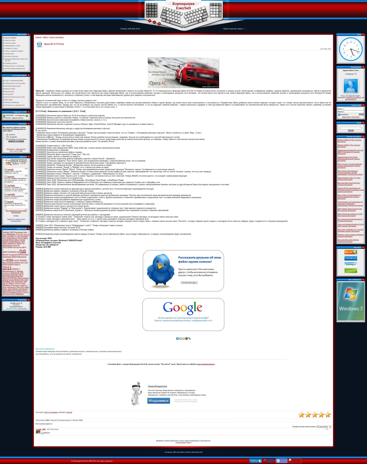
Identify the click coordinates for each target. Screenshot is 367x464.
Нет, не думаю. (11, 137)
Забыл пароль (346, 117)
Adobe (19, 243)
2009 (12, 232)
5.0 (26, 285)
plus (4, 260)
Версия (5, 254)
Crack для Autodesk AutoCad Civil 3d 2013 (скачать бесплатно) (351, 225)
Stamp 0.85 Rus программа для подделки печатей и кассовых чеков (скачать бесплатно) (351, 189)
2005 (25, 281)
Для (14, 247)
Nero (4, 262)
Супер (14, 245)
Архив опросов (20, 149)
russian (22, 283)
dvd (17, 252)
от (19, 264)
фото (25, 232)
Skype (20, 278)
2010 (13, 256)
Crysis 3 (20, 238)
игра (9, 260)
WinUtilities (6, 281)
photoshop (10, 262)
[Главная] (149, 21)
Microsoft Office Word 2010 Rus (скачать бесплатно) (349, 184)
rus (22, 250)
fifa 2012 (20, 234)
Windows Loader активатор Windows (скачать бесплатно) (351, 235)
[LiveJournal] (189, 338)
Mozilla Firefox (19, 280)
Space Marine (7, 290)
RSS (245, 29)
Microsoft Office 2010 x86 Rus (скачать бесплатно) (348, 240)
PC (15, 271)
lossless (10, 264)
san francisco (23, 289)
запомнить (344, 114)
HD (18, 245)
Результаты (10, 149)
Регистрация (181, 442)
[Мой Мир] (186, 338)
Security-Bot (22, 308)
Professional (21, 257)
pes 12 (26, 292)
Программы (18, 232)
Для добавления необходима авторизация (16, 211)
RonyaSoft (6, 276)
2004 (12, 281)
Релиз (16, 264)
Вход (189, 442)
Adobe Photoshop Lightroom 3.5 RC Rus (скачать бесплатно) (350, 215)
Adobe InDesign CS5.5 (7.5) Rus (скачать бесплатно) (349, 178)
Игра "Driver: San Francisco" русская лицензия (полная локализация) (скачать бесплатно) (350, 172)
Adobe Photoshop (16, 276)
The (23, 243)
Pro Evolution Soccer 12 (15, 292)
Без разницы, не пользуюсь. (16, 139)
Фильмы (8, 89)
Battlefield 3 (20, 294)
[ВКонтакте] (177, 338)
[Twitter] (180, 338)
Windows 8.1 (12, 243)
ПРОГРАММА (8, 247)
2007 (22, 262)
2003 (11, 278)
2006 (21, 273)
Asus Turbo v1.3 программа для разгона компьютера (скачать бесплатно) (349, 196)
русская (11, 254)
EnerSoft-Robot (11, 308)
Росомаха (16, 285)
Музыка (7, 91)
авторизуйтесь (350, 99)
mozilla (22, 285)
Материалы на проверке (14, 105)
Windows (20, 271)
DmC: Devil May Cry (10, 236)
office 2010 (20, 287)
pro (16, 254)
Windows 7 (12, 234)
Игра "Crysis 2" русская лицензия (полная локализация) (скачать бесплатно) (350, 165)
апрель (5, 280)
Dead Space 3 (12, 238)
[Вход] (154, 22)
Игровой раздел (10, 86)
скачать (6, 232)
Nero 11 (26, 234)
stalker (26, 287)
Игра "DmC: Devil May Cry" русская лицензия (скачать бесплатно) (350, 230)
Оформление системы (13, 83)
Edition (5, 252)
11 (23, 274)
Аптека (7, 94)
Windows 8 (7, 285)
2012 (26, 280)
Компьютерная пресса (13, 97)
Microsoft (6, 278)
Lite (4, 283)
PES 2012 (6, 294)
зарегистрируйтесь (354, 97)
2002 (26, 262)
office (15, 278)
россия (11, 280)
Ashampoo (6, 274)
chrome (17, 283)
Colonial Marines (14, 241)
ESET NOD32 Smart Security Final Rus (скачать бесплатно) (350, 209)
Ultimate (17, 262)
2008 (5, 264)
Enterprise (14, 274)
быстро (19, 247)
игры (4, 234)
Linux (5, 287)
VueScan (16, 260)
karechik (69, 412)
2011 (7, 267)
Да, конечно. (10, 134)
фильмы (26, 278)
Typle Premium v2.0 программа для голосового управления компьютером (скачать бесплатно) (350, 203)
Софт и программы (12, 80)
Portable (23, 260)
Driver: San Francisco (10, 289)
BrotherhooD (15, 273)
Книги (7, 100)
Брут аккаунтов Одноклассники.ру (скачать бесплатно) (350, 220)
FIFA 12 (12, 294)
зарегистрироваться (206, 364)
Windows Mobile (10, 102)
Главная (38, 37)
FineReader (12, 252)
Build (20, 254)
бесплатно (7, 245)
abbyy (24, 247)
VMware (11, 283)
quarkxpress (11, 287)
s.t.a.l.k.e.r (6, 273)
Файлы (45, 37)
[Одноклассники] (183, 338)
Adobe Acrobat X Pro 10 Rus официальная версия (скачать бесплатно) (349, 158)
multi (20, 274)
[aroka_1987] (38, 433)
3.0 (7, 283)
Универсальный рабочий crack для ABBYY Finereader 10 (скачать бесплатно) (350, 152)
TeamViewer (19, 281)
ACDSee (25, 254)
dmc (19, 236)
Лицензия (7, 257)
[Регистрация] (159, 24)
